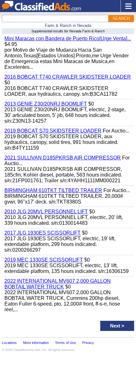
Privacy (88, 343)
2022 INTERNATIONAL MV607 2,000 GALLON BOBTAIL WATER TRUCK (57, 283)
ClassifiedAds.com (27, 350)
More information (36, 343)
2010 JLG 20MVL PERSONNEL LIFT (46, 211)
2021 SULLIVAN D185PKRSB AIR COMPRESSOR (62, 157)
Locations (9, 343)
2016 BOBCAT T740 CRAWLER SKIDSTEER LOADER (67, 77)
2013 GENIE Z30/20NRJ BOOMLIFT (45, 104)
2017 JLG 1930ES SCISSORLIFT (42, 233)
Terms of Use (65, 343)
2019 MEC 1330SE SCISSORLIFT (43, 259)
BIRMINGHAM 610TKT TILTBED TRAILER (53, 190)
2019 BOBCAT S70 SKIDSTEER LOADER (53, 130)
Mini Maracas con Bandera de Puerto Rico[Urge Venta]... (67, 38)
